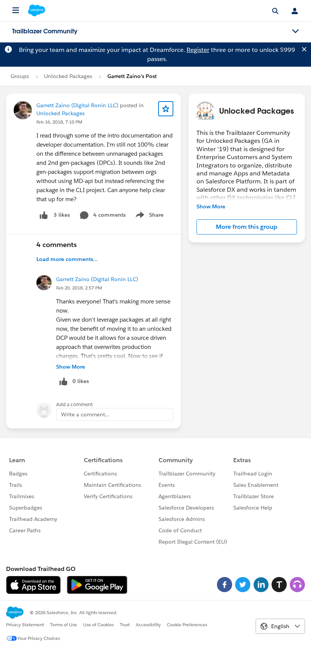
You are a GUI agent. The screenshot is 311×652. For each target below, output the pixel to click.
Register (198, 50)
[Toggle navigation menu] (295, 31)
